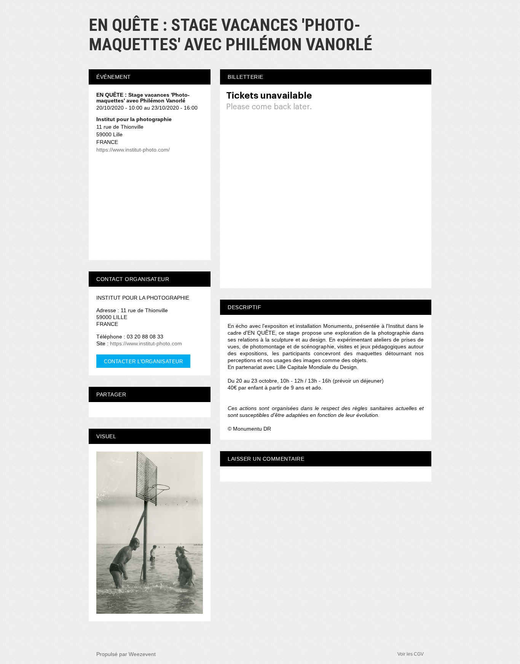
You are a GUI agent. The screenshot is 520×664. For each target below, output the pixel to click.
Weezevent (142, 654)
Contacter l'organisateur (143, 361)
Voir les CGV (410, 654)
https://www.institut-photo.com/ (133, 150)
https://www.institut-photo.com (146, 343)
